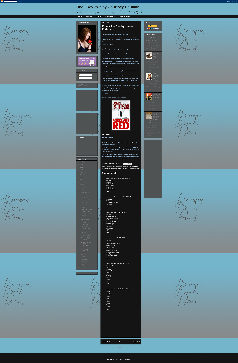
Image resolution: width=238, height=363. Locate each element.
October (84, 197)
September (84, 199)
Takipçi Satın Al (110, 201)
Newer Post (106, 342)
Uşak (107, 277)
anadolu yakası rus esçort (113, 225)
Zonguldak (109, 271)
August (83, 202)
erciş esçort (109, 228)
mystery (118, 168)
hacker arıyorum (110, 182)
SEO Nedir (109, 204)
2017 (81, 179)
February (84, 259)
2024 (81, 162)
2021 (81, 169)
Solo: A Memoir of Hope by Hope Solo (156, 76)
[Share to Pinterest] (131, 164)
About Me (89, 16)
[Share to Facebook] (129, 164)
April (82, 254)
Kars (107, 272)
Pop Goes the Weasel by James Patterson (85, 222)
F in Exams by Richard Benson (86, 250)
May (82, 207)
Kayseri (108, 301)
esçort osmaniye (110, 245)
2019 (81, 174)
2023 (81, 164)
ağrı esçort (109, 226)
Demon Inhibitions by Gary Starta (86, 210)
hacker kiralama (110, 184)
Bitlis (107, 281)
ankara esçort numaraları (113, 243)
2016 (81, 182)
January (84, 261)
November (84, 194)
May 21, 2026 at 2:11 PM (120, 212)
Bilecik (108, 279)
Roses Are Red (125, 168)
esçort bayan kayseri (112, 218)
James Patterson (110, 168)
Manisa (108, 293)
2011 (81, 267)
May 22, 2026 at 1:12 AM (121, 238)
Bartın (108, 296)
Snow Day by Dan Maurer (86, 238)
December (84, 192)
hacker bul (109, 187)
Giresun (108, 294)
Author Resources (110, 16)
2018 (81, 177)
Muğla (108, 306)
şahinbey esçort (110, 223)
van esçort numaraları (112, 248)
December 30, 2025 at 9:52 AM (122, 197)
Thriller (138, 168)
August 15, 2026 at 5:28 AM (121, 289)
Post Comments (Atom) (124, 348)
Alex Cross (109, 166)
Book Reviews (127, 166)
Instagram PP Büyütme (112, 202)
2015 (81, 185)
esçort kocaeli (110, 247)
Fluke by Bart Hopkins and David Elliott (156, 56)
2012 (81, 265)
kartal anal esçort (111, 221)
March (83, 256)
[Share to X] (127, 164)
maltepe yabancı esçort (112, 252)
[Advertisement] (87, 100)
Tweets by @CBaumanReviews (84, 85)
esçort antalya (110, 242)
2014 (81, 187)
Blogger (128, 359)
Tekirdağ (108, 276)
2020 (81, 172)
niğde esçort (109, 230)
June (83, 205)
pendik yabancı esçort (112, 254)
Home (80, 16)
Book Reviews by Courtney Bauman (107, 7)
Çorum (108, 303)
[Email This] (124, 164)
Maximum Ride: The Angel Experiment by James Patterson (152, 39)
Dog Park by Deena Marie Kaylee (85, 228)
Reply (108, 191)
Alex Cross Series (118, 166)
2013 (81, 190)
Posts (82, 75)
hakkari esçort (110, 220)
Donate (98, 16)
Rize (107, 274)
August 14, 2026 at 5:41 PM (121, 263)
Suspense (132, 168)
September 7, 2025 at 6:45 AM (122, 178)
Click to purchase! (106, 134)
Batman (108, 269)
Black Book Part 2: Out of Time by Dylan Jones (86, 234)
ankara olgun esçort (111, 255)
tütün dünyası (110, 185)
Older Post (136, 342)
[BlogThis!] (125, 164)
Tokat (107, 305)
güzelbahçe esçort (111, 216)
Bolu (107, 267)
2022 (81, 167)
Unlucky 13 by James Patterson (156, 95)
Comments (83, 78)
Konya (108, 298)
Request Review (125, 16)
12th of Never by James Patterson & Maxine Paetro (86, 244)
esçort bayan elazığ (111, 250)
